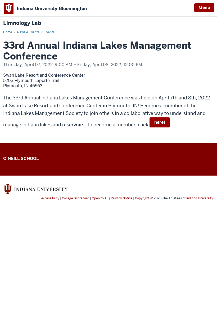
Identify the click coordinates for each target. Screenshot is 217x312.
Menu (204, 7)
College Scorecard (75, 198)
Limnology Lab (22, 23)
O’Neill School (21, 158)
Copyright (142, 198)
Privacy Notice (121, 198)
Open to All (100, 198)
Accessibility (50, 198)
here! (159, 122)
